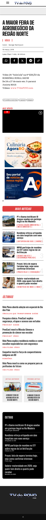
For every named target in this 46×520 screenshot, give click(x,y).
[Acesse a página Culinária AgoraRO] (23, 152)
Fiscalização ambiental (28, 225)
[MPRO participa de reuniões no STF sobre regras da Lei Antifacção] (8, 251)
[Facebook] (14, 61)
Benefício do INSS (26, 287)
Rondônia (7, 358)
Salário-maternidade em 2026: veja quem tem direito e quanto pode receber (29, 281)
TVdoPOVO (30, 100)
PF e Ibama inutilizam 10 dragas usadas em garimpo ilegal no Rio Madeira (29, 219)
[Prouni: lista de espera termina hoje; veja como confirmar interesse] (8, 267)
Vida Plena (7, 347)
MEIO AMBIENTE (24, 227)
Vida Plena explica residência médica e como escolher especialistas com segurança (22, 342)
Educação (35, 272)
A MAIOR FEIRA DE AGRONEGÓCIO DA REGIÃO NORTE (12, 397)
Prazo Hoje (23, 272)
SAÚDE (38, 241)
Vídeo (16, 336)
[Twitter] (22, 61)
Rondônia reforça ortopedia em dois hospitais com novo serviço (29, 235)
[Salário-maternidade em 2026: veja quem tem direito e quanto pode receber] (8, 282)
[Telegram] (30, 61)
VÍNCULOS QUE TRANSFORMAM (16, 313)
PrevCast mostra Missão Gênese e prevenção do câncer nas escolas (18, 331)
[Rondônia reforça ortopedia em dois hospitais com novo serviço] (8, 237)
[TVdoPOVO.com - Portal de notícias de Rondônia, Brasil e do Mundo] (23, 3)
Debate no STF (24, 256)
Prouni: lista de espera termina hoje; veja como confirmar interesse (28, 266)
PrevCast (7, 325)
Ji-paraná (22, 100)
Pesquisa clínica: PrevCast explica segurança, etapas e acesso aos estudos (21, 320)
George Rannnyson (16, 45)
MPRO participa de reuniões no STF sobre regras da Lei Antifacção (29, 250)
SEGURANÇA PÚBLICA (26, 258)
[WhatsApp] (6, 61)
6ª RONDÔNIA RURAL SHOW (10, 100)
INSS (38, 287)
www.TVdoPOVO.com (22, 88)
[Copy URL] (38, 61)
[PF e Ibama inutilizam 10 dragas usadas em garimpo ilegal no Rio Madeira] (8, 221)
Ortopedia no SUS (25, 241)
